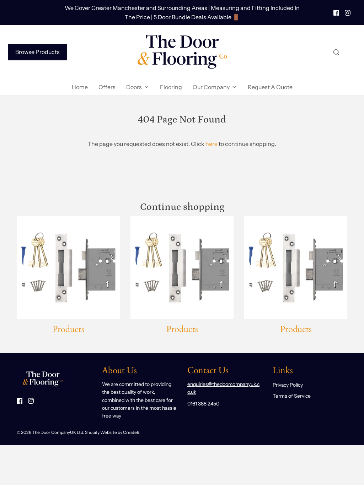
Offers (107, 87)
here (211, 143)
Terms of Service (292, 396)
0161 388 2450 (203, 403)
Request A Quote (270, 87)
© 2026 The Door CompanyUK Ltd (50, 432)
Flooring (171, 87)
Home (80, 87)
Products (68, 329)
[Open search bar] (336, 52)
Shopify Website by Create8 (112, 432)
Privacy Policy (288, 385)
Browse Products (37, 51)
